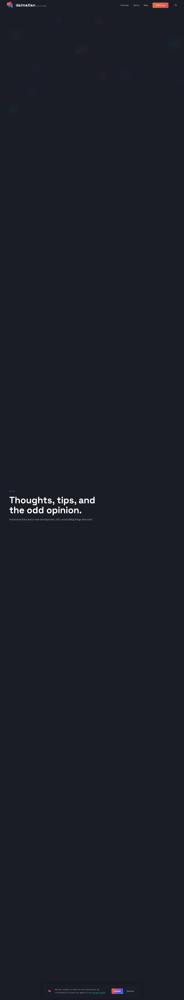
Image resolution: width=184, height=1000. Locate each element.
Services (125, 5)
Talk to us (160, 5)
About (136, 5)
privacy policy (98, 992)
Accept (117, 991)
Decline (130, 991)
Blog (146, 5)
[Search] (175, 5)
